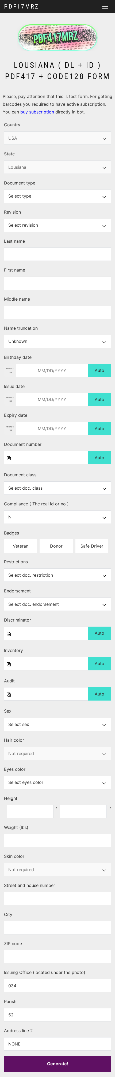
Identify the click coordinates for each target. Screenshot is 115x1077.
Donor (56, 546)
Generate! (57, 1063)
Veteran (20, 546)
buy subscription (37, 112)
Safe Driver (91, 546)
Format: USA (10, 370)
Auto (99, 370)
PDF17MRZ (21, 6)
